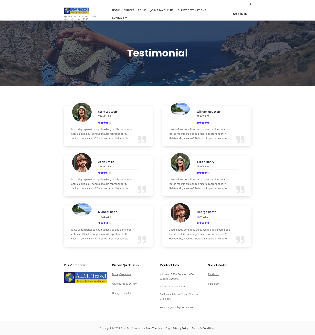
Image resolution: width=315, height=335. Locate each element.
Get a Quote (240, 13)
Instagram (213, 283)
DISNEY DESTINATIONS (192, 10)
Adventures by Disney (124, 283)
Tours (142, 10)
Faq (168, 328)
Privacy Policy (181, 328)
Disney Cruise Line (122, 293)
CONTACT (118, 17)
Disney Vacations (121, 274)
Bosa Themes (154, 328)
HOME (116, 10)
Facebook (213, 274)
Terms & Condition (203, 328)
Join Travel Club (162, 10)
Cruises (129, 10)
